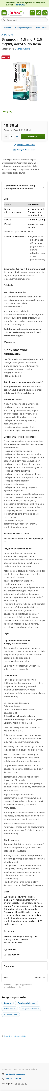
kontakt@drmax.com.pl (16, 1074)
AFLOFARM (7, 34)
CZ (16, 1084)
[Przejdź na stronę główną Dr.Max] (16, 12)
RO (22, 1084)
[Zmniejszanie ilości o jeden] (6, 136)
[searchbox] (24, 19)
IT (26, 1084)
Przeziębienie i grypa (26, 1003)
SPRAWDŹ (20, 5)
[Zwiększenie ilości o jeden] (16, 136)
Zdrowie (7, 1003)
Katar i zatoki (9, 1009)
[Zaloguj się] (38, 12)
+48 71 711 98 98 (13, 1078)
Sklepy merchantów (30, 1009)
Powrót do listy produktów (15, 1036)
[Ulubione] (32, 12)
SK (19, 1084)
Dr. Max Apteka (22, 48)
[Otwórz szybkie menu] (4, 12)
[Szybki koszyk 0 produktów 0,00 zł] (44, 12)
